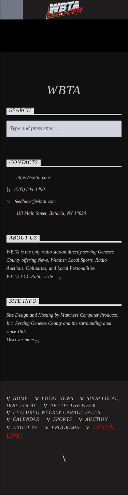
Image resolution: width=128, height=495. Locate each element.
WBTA (64, 90)
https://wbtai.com (33, 177)
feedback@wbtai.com (35, 201)
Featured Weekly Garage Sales (56, 412)
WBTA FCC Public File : (31, 276)
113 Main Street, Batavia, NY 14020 (51, 213)
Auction (96, 419)
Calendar (26, 419)
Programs (65, 427)
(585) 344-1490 (29, 189)
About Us (25, 427)
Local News (57, 398)
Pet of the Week (73, 405)
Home (20, 398)
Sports (62, 419)
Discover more (20, 339)
